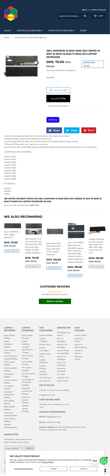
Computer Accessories (61, 30)
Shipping (50, 70)
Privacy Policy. (48, 462)
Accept (54, 469)
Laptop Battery (46, 335)
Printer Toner (45, 344)
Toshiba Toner (63, 377)
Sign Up (30, 448)
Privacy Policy (81, 335)
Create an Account (98, 10)
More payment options (58, 106)
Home (7, 30)
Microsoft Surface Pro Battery (9, 394)
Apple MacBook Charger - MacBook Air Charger (27, 346)
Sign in (84, 10)
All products (44, 381)
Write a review (55, 301)
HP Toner (61, 374)
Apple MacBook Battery (8, 344)
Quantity (50, 77)
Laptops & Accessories (29, 30)
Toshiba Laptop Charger (25, 408)
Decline (83, 469)
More (83, 30)
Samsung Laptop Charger (26, 400)
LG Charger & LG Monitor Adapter (27, 382)
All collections (45, 377)
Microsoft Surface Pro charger (27, 391)
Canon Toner (62, 381)
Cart (100, 16)
